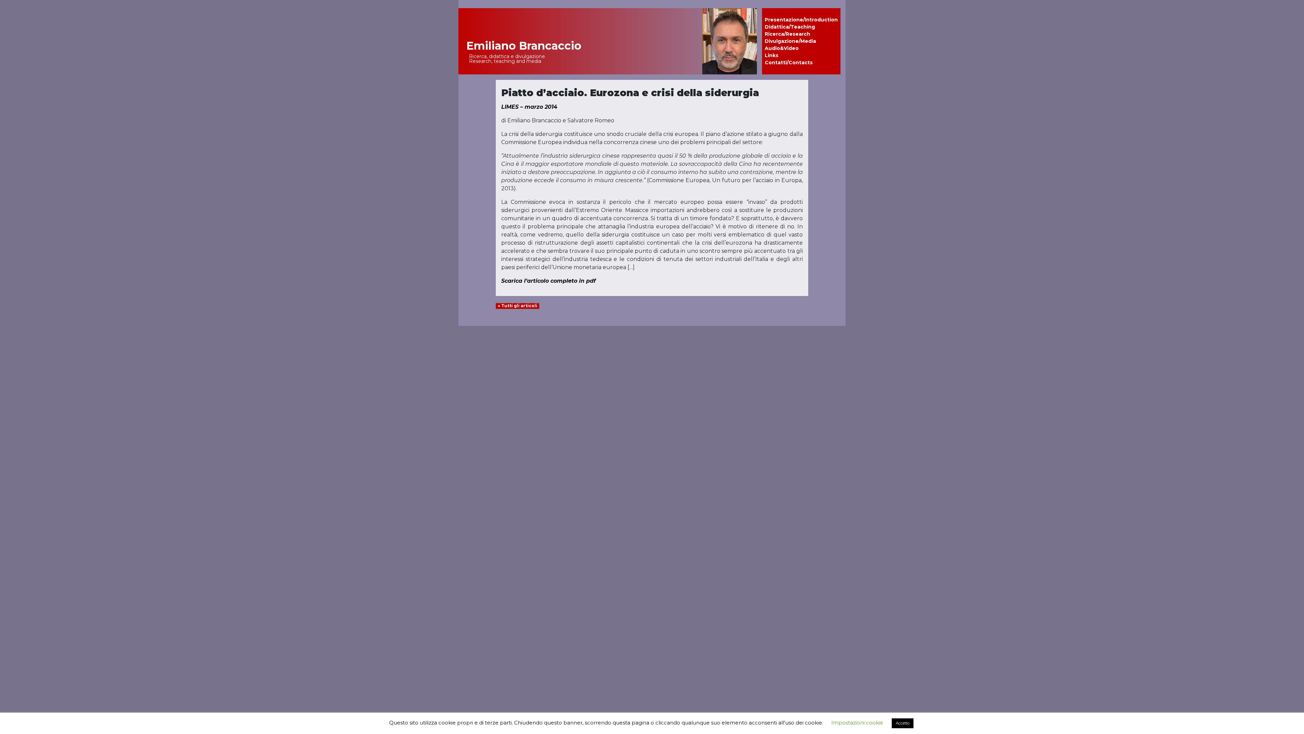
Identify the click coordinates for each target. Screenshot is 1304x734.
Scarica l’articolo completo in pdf (548, 281)
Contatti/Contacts (789, 62)
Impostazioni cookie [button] (857, 722)
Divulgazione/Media (790, 41)
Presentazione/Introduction (801, 20)
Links (771, 55)
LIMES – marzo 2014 (529, 107)
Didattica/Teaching (790, 27)
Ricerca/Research (787, 34)
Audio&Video (782, 48)
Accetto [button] (902, 723)
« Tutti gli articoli (517, 305)
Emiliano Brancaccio (523, 45)
